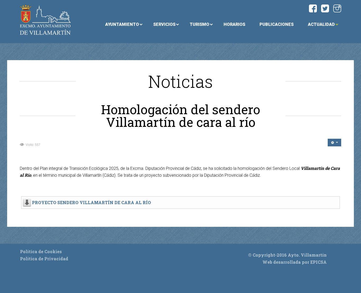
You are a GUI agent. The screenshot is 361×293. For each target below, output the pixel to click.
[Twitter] (325, 8)
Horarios (234, 24)
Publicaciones (277, 24)
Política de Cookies (41, 251)
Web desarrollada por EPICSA (294, 262)
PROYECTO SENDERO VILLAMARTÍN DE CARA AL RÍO (91, 202)
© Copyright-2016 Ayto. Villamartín (287, 255)
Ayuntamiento (122, 24)
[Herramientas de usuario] (334, 142)
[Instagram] (337, 8)
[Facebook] (313, 8)
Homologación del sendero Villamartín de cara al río (180, 115)
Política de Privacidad (44, 258)
